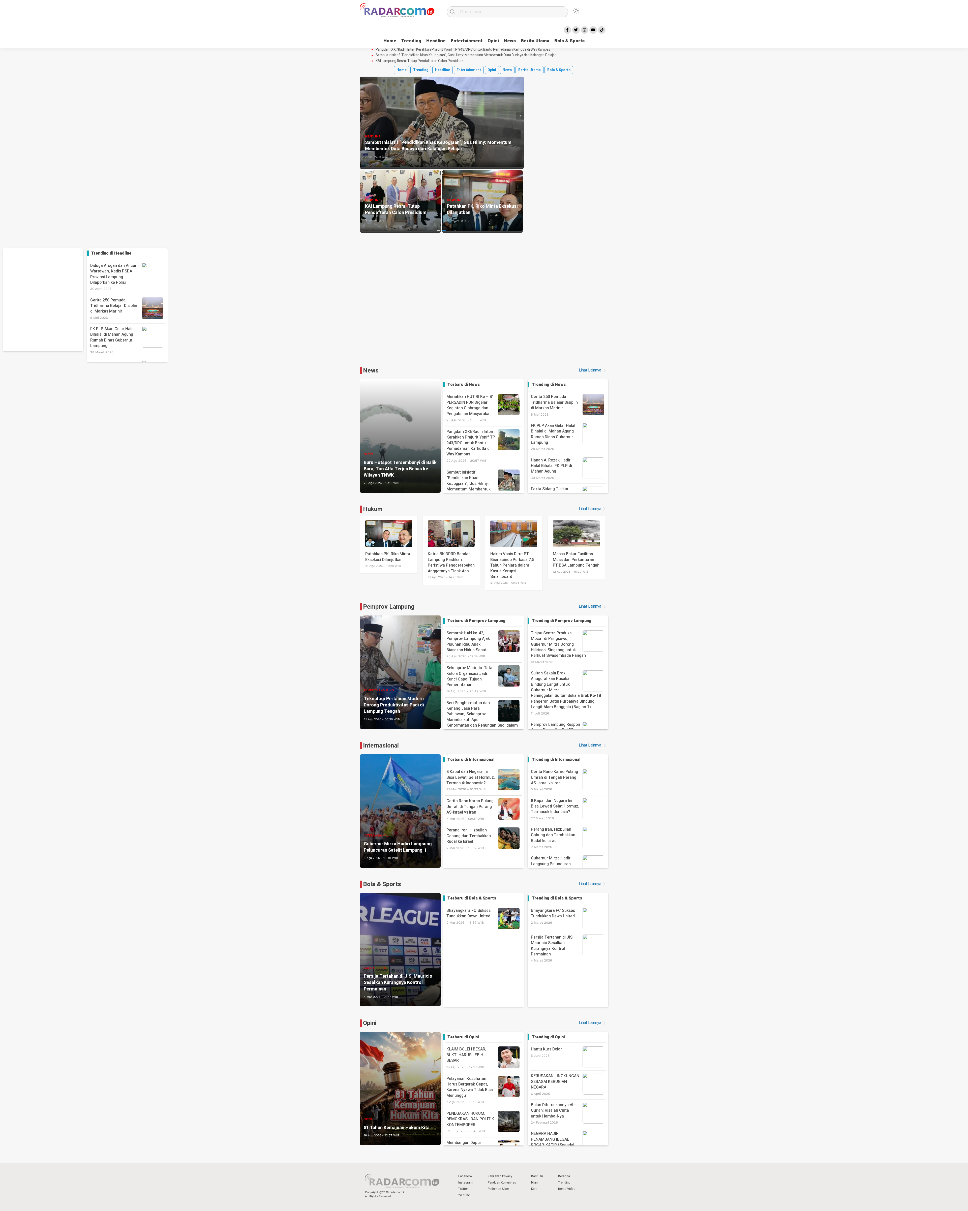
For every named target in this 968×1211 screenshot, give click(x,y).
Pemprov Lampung (388, 606)
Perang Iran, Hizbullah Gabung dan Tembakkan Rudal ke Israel (468, 838)
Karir (534, 1189)
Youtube (464, 1195)
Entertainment (466, 41)
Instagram (465, 1182)
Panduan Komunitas (502, 1182)
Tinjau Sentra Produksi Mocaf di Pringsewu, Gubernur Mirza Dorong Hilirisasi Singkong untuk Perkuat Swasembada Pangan (558, 644)
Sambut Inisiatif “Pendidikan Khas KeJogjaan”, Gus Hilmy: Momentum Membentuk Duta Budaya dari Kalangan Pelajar (466, 55)
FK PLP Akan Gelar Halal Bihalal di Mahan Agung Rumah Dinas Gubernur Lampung (112, 337)
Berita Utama (535, 41)
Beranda (564, 1176)
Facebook (465, 1176)
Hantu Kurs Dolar (546, 1049)
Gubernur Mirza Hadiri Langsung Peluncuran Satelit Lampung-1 (551, 864)
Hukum (372, 509)
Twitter (463, 1189)
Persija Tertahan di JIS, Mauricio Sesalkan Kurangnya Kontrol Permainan (552, 945)
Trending (411, 41)
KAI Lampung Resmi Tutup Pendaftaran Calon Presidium (420, 61)
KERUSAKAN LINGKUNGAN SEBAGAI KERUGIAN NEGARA (555, 1081)
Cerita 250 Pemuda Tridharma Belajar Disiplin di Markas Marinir (113, 306)
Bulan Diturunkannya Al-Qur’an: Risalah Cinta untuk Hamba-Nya (553, 1110)
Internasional (381, 745)
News (510, 41)
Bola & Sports (569, 41)
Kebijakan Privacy (500, 1176)
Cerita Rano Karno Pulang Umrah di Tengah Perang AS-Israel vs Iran (470, 809)
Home (389, 41)
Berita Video (566, 1189)
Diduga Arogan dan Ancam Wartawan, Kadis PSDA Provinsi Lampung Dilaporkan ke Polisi (114, 274)
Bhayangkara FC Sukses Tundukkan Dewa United (468, 916)
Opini (493, 41)
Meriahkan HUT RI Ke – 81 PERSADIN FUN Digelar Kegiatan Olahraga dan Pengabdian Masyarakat (470, 408)
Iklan (534, 1182)
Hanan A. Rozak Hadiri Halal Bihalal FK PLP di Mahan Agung (551, 466)
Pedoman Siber (498, 1189)
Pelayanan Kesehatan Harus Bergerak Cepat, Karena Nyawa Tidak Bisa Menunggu (469, 1090)
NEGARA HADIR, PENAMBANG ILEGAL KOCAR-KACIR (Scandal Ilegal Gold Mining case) (553, 1142)
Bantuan (537, 1176)
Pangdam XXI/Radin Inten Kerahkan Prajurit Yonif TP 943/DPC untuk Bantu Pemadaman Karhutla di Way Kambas (463, 49)
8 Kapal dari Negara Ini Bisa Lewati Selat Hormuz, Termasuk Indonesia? (470, 780)
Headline (436, 41)
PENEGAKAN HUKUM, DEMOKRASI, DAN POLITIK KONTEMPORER (470, 1121)
